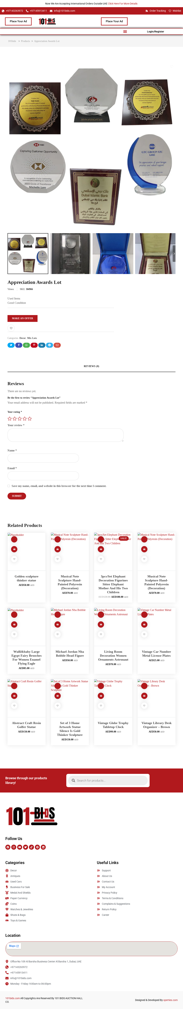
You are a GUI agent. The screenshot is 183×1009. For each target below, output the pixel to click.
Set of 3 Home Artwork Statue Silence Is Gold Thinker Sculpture (70, 729)
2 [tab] (86, 66)
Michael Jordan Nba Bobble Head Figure (70, 653)
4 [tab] (92, 66)
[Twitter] (25, 847)
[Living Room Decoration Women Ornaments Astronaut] (113, 627)
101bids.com (12, 998)
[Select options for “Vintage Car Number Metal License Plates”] (144, 624)
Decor (22, 338)
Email (12, 468)
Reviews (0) (91, 366)
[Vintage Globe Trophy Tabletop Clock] (113, 698)
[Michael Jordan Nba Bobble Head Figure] (70, 627)
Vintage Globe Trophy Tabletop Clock (113, 725)
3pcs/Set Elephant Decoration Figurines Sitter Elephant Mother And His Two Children (113, 584)
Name (12, 450)
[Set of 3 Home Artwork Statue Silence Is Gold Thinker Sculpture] (70, 698)
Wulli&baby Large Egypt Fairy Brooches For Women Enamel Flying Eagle (26, 657)
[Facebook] (7, 847)
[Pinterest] (37, 847)
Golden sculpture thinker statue (26, 578)
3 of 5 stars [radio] (20, 419)
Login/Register (155, 31)
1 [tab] (81, 66)
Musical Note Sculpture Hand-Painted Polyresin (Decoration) (70, 582)
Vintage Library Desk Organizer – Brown (157, 725)
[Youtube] (19, 847)
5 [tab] (95, 66)
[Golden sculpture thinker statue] (27, 552)
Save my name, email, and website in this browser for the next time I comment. (59, 485)
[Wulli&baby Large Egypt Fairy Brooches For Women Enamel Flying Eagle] (27, 627)
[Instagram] (13, 847)
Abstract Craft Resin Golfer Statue (26, 725)
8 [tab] (103, 66)
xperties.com (170, 1000)
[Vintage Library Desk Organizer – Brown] (157, 698)
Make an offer (22, 318)
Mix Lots (32, 338)
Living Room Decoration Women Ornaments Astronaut (113, 655)
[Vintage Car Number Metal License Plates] (157, 627)
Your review (16, 425)
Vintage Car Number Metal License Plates (156, 653)
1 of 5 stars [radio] (10, 419)
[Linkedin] (43, 847)
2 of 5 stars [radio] (15, 419)
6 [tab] (97, 66)
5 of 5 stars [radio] (30, 419)
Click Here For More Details (123, 3)
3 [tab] (89, 66)
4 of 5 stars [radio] (25, 419)
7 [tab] (100, 66)
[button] (125, 31)
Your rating (15, 412)
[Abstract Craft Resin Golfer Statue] (27, 698)
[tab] (91, 366)
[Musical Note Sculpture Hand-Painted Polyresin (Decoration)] (70, 552)
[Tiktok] (31, 847)
